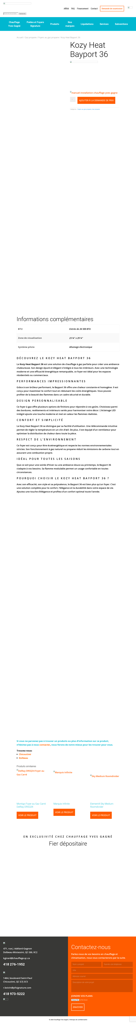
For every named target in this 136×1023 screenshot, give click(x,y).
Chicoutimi (25, 754)
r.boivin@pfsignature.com (17, 987)
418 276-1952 (14, 964)
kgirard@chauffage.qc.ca (16, 958)
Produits (54, 24)
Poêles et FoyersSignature (35, 24)
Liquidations (87, 24)
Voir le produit (27, 815)
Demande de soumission (112, 8)
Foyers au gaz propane (48, 37)
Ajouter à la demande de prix (96, 100)
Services (104, 24)
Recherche (23, 14)
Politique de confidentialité (78, 1020)
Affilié (66, 8)
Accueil (20, 37)
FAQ (73, 8)
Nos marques (69, 24)
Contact (94, 8)
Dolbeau (23, 757)
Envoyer (78, 1007)
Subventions (121, 24)
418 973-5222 (14, 994)
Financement (82, 8)
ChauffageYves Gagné (14, 24)
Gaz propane (31, 37)
